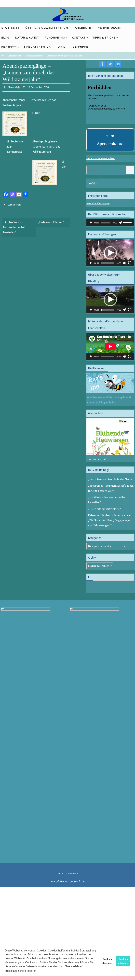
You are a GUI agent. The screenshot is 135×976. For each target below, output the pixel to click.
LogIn (60, 873)
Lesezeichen (14, 203)
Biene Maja (14, 87)
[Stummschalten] (120, 222)
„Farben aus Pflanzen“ (51, 220)
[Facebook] (102, 64)
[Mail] (110, 64)
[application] (110, 222)
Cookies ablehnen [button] (107, 961)
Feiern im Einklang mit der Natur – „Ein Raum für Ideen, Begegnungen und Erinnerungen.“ (109, 520)
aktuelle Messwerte (97, 203)
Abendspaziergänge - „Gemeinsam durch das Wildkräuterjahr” (46, 145)
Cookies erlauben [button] (123, 961)
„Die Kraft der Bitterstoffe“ (104, 508)
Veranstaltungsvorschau (100, 158)
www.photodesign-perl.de (68, 881)
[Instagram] (118, 64)
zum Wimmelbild (96, 459)
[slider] (128, 222)
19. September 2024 (38, 87)
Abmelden (73, 873)
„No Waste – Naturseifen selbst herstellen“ (14, 225)
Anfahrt (92, 183)
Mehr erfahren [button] (28, 970)
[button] (110, 252)
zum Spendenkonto (110, 139)
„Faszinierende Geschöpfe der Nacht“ (110, 479)
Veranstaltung (14, 56)
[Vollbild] (130, 263)
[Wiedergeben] (90, 222)
